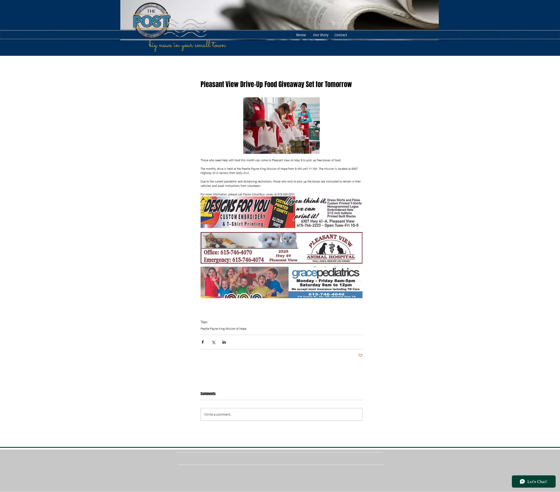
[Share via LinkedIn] (224, 342)
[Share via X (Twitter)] (213, 342)
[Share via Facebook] (203, 342)
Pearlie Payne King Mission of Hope (223, 328)
